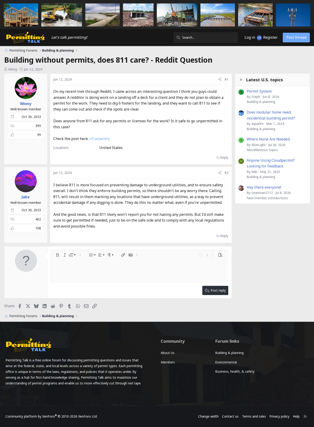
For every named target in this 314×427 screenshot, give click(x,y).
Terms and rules (254, 416)
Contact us (230, 416)
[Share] (220, 79)
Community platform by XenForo (51, 416)
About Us (167, 353)
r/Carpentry (99, 138)
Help (296, 416)
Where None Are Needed (268, 139)
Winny (12, 69)
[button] (57, 255)
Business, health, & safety (234, 371)
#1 (226, 79)
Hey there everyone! (264, 187)
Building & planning (261, 101)
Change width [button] (208, 416)
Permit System (259, 91)
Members (168, 362)
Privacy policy (279, 416)
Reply (224, 157)
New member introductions (267, 198)
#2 (226, 172)
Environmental (226, 362)
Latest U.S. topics (264, 79)
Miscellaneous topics (262, 150)
